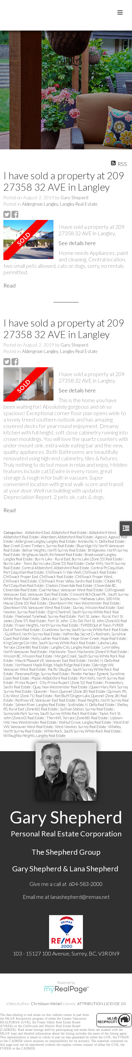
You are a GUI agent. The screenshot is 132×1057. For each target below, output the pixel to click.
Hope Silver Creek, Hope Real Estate (99, 638)
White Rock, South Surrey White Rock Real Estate (82, 731)
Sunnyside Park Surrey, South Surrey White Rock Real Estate (50, 713)
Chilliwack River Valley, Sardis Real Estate (71, 581)
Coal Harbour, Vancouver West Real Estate (71, 590)
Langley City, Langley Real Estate (76, 647)
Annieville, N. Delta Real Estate (101, 541)
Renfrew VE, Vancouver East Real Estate (45, 700)
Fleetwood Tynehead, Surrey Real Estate (45, 616)
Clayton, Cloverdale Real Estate (69, 585)
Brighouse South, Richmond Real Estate (52, 554)
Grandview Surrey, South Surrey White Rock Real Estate (85, 629)
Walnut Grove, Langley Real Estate (85, 722)
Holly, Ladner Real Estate (50, 638)
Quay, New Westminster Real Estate (60, 687)
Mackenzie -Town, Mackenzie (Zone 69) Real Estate (88, 651)
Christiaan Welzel (46, 1003)
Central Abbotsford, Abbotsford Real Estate (56, 567)
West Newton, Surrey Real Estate (81, 726)
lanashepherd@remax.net (80, 896)
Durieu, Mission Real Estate (94, 607)
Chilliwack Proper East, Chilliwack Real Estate (38, 576)
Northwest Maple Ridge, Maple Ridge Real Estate (53, 665)
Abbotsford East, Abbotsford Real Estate (56, 532)
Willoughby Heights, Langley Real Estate (34, 735)
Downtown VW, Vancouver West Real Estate (37, 607)
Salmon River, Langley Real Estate (40, 704)
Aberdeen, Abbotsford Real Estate (67, 537)
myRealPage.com (66, 989)
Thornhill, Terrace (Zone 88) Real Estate (77, 718)
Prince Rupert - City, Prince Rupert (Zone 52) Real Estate (59, 682)
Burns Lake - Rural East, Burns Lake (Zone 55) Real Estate (79, 559)
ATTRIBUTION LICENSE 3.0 (101, 1003)
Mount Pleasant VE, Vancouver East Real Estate (50, 660)
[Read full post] (28, 240)
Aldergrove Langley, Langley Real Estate (59, 204)
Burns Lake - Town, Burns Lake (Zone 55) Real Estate (43, 563)
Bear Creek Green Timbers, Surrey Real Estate (39, 545)
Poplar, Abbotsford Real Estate (54, 678)
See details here (77, 243)
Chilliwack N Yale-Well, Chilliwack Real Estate (81, 572)
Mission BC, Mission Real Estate (28, 656)
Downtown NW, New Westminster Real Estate (84, 603)
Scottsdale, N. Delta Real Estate (91, 704)
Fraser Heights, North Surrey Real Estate (47, 625)
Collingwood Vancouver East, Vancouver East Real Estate (64, 592)
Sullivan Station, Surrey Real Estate (87, 709)
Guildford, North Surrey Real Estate (33, 634)
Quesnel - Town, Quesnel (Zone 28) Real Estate (70, 691)
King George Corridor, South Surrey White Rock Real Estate (49, 643)
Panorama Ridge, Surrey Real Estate (42, 673)
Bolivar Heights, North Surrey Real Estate (54, 550)
